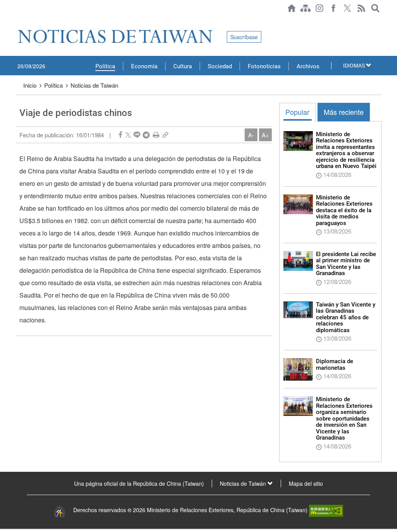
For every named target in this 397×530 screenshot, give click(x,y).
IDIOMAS (354, 65)
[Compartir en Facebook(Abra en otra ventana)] (120, 135)
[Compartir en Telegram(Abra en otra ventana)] (146, 135)
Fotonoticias (264, 66)
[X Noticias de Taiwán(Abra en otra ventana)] (347, 8)
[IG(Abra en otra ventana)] (319, 8)
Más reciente (344, 112)
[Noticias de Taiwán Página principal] (291, 8)
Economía (144, 66)
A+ (265, 135)
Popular (297, 112)
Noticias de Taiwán (94, 85)
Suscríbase (244, 37)
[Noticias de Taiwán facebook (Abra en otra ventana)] (333, 8)
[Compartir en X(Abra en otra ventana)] (128, 135)
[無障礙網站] (326, 510)
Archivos (308, 66)
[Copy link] (165, 135)
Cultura (182, 66)
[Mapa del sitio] (305, 8)
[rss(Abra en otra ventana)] (361, 8)
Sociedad (220, 66)
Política (105, 66)
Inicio (29, 85)
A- (251, 135)
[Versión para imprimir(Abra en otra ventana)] (156, 135)
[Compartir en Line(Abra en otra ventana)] (137, 135)
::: (18, 20)
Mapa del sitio (306, 483)
